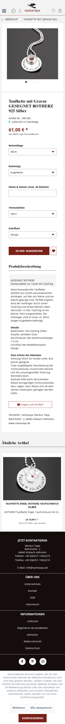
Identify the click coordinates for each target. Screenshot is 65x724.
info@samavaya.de (37, 567)
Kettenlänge (16, 145)
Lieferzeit (32, 621)
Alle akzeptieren (41, 707)
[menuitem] (4, 7)
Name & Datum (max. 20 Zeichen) (29, 187)
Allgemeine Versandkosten (32, 628)
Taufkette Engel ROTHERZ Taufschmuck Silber (32, 505)
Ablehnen (18, 707)
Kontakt (32, 590)
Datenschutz (32, 648)
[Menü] (5, 10)
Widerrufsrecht (32, 641)
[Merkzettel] (53, 10)
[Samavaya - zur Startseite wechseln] (32, 9)
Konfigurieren (32, 718)
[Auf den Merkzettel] (53, 251)
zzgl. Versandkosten (29, 134)
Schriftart (14, 228)
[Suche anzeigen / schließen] (13, 10)
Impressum (32, 604)
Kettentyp (15, 166)
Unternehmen (32, 584)
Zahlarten (32, 634)
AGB (32, 597)
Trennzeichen (17, 207)
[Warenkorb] (61, 10)
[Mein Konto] (20, 10)
